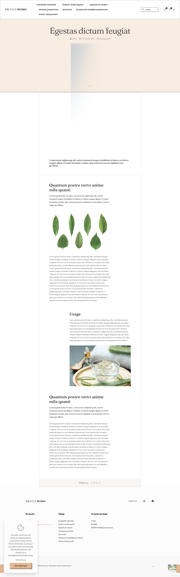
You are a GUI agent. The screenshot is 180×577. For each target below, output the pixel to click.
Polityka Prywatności (19, 549)
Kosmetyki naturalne (66, 521)
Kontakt (94, 524)
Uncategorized (104, 39)
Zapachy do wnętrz (65, 528)
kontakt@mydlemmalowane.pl (39, 524)
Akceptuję (21, 565)
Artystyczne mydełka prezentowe (70, 538)
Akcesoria (62, 534)
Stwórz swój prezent (66, 541)
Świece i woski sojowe (66, 524)
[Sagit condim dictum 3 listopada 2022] (174, 569)
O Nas (93, 521)
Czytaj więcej (21, 560)
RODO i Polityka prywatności (102, 528)
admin (74, 39)
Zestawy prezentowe (66, 531)
